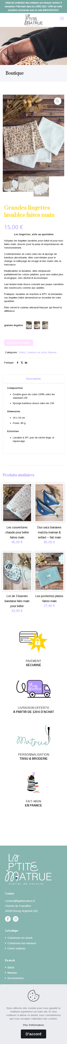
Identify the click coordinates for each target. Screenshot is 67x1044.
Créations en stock (36, 352)
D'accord (33, 1034)
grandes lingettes (13, 325)
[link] (8, 919)
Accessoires (15, 978)
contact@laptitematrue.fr (20, 900)
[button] (57, 101)
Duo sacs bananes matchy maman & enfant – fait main (49, 532)
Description (33, 378)
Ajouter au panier (18, 342)
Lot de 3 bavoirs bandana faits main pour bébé (17, 601)
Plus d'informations (33, 1025)
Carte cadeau (35, 827)
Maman (52, 352)
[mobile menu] (62, 18)
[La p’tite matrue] (33, 20)
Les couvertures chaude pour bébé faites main (17, 532)
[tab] (33, 379)
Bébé (22, 352)
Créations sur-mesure (34, 822)
